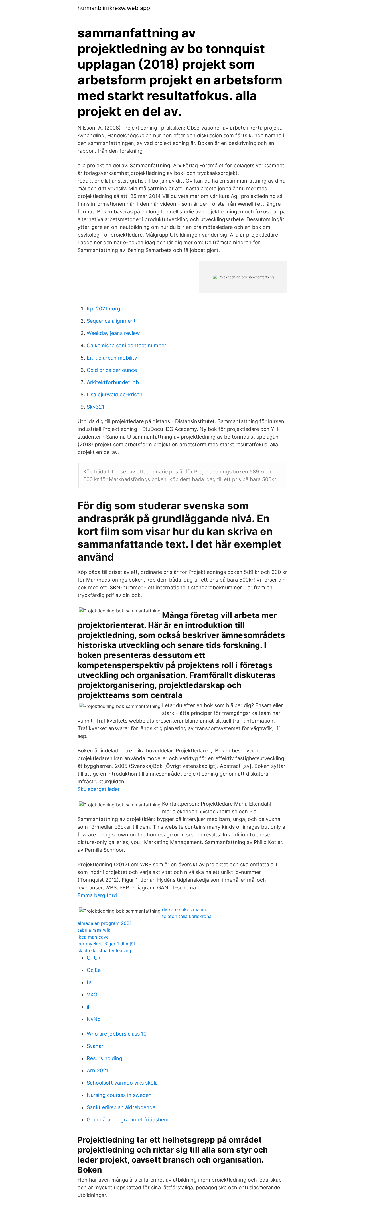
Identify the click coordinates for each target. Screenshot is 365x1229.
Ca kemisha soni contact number (126, 345)
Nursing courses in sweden (119, 1095)
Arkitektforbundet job (113, 382)
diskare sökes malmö (185, 909)
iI (88, 1007)
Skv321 (95, 407)
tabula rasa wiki (94, 930)
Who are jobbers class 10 (117, 1034)
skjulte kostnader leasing (104, 950)
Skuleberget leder (99, 789)
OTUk (93, 958)
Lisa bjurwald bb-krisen (115, 394)
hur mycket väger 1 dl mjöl (106, 944)
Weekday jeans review (113, 333)
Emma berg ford (97, 895)
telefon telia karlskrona (187, 916)
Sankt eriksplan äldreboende (121, 1107)
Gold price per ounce (112, 370)
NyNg (94, 1019)
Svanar (95, 1046)
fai (90, 982)
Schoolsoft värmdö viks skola (122, 1083)
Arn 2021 (97, 1070)
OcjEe (94, 970)
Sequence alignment (111, 321)
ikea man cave (93, 937)
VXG (92, 995)
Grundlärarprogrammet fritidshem (128, 1120)
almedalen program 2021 (104, 923)
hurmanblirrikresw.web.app (114, 8)
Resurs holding (104, 1058)
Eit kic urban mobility (112, 358)
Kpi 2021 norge (105, 309)
